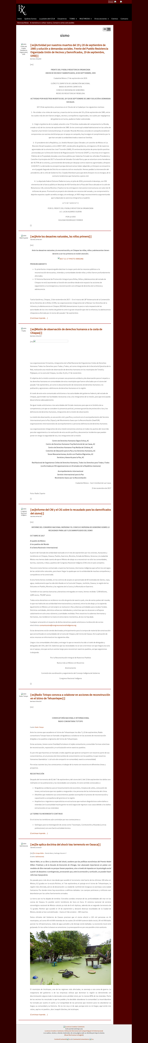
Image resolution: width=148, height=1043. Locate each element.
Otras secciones (100, 18)
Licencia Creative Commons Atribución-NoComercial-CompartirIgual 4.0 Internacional (74, 1031)
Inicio (19, 18)
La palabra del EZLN (47, 18)
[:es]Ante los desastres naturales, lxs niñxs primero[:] (60, 236)
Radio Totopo (39, 727)
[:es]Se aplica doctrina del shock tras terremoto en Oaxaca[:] (65, 844)
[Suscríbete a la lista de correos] (115, 2)
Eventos (114, 18)
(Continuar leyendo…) (39, 318)
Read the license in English (74, 1035)
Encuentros (62, 18)
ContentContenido (60, 1039)
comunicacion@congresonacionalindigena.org (58, 625)
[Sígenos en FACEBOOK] (124, 2)
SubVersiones (39, 856)
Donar (111, 2)
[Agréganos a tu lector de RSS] (128, 2)
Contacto (124, 18)
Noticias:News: (23, 23)
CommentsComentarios (81, 1039)
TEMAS (72, 18)
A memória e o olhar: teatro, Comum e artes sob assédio (52, 23)
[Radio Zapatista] (61, 8)
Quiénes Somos (30, 18)
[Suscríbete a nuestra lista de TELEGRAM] (121, 2)
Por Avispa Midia (38, 853)
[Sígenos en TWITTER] (118, 2)
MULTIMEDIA (85, 18)
